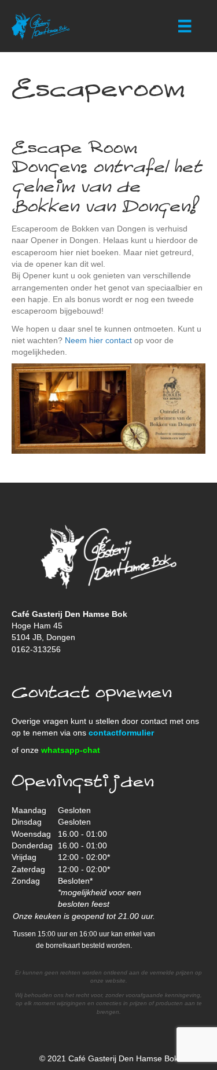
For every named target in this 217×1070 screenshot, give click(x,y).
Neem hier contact (98, 340)
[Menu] (184, 26)
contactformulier (121, 732)
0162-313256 (36, 649)
